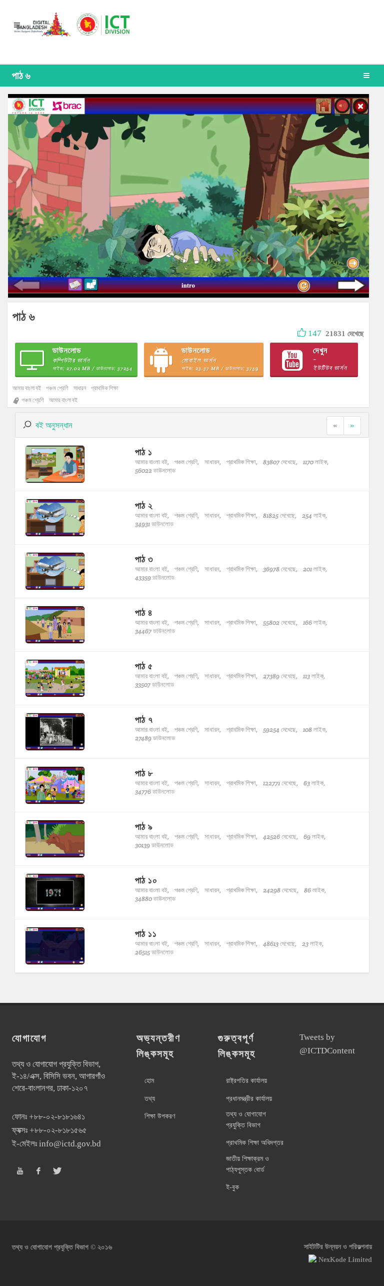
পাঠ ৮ (144, 773)
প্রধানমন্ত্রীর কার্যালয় (249, 1098)
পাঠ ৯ (144, 826)
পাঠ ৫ (144, 666)
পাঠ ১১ (146, 933)
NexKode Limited (345, 1259)
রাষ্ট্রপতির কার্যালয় (246, 1080)
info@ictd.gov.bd (70, 1143)
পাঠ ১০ (146, 880)
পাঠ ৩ (144, 559)
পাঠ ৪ (144, 612)
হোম (149, 1080)
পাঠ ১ (143, 452)
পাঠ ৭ (144, 719)
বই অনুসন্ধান (54, 425)
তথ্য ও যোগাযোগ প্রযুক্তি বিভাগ (246, 1119)
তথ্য (149, 1098)
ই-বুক (232, 1187)
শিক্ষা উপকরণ (159, 1116)
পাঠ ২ (144, 505)
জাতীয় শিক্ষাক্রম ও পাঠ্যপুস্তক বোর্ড (247, 1164)
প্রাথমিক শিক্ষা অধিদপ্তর (255, 1142)
